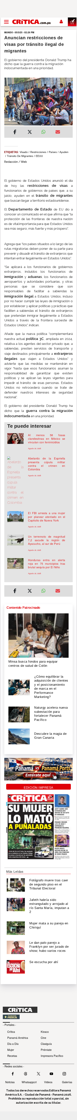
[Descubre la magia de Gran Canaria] (19, 736)
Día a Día (13, 1044)
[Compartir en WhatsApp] (45, 131)
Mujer (10, 1050)
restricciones (38, 152)
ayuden (63, 152)
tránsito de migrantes (20, 155)
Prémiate (46, 1050)
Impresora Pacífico (52, 1056)
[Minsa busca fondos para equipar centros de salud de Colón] (38, 635)
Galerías (67, 1082)
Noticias (10, 1082)
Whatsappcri (29, 1082)
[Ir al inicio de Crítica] (31, 21)
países (53, 152)
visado (24, 152)
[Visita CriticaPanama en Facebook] (12, 1073)
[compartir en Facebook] (14, 132)
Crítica (11, 1032)
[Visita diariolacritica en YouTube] (51, 1073)
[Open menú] (6, 22)
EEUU (39, 155)
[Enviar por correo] (58, 132)
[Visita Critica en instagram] (64, 1073)
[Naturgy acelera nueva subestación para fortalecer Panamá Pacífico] (19, 714)
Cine (43, 1038)
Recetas (12, 1056)
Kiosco (45, 1032)
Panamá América (17, 1038)
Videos (48, 1082)
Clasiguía (46, 1044)
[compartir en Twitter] (29, 132)
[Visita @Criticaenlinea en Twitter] (25, 1073)
